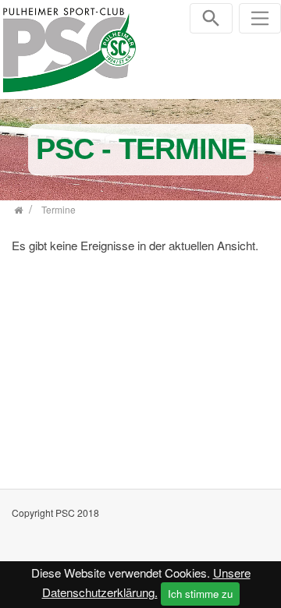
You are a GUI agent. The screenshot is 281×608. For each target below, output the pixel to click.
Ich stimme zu (200, 593)
